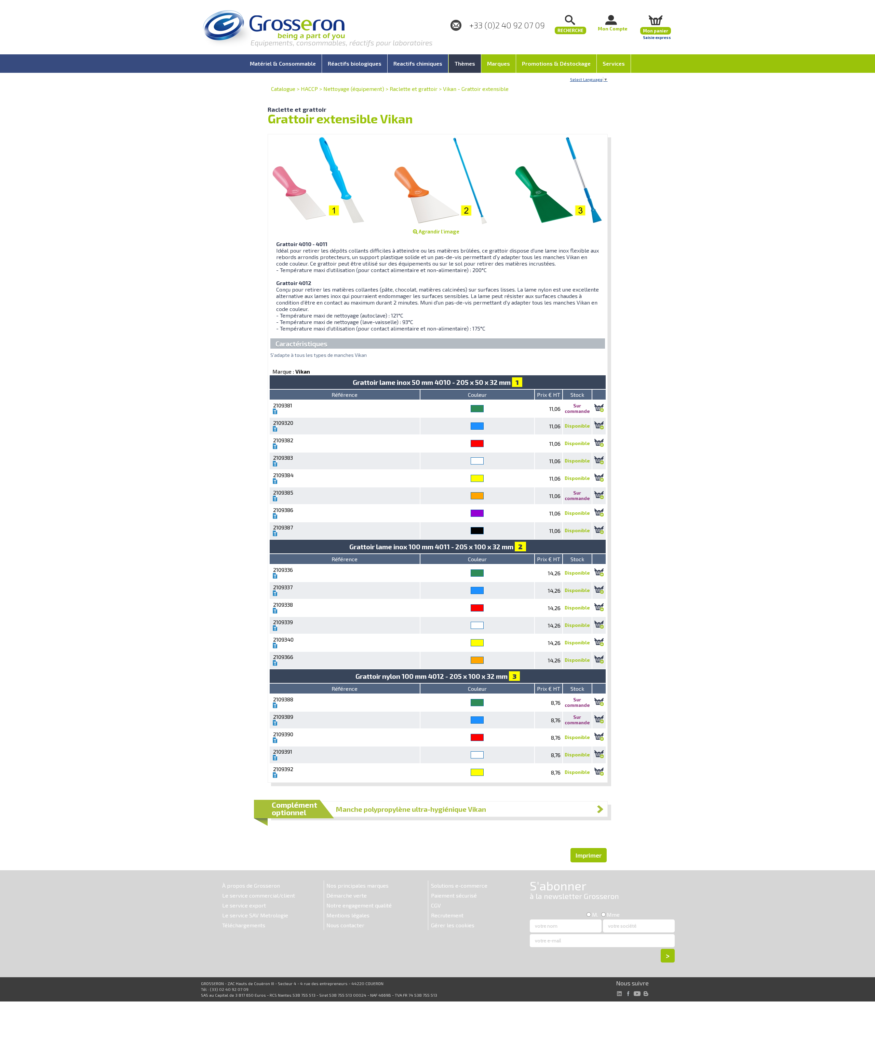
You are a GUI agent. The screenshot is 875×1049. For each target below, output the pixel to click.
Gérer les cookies (452, 925)
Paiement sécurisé (454, 895)
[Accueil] (274, 29)
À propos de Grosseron (251, 885)
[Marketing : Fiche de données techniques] (275, 412)
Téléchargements (243, 925)
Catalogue (283, 88)
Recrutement (447, 915)
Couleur (477, 394)
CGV (436, 905)
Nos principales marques (357, 885)
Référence (345, 394)
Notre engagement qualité (359, 905)
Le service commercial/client (258, 895)
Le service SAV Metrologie (255, 915)
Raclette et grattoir (414, 88)
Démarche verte (346, 895)
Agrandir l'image (438, 231)
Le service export (244, 905)
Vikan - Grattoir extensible (476, 88)
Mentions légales (347, 915)
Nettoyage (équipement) (353, 88)
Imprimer (589, 855)
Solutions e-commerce (459, 885)
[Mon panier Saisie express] (655, 20)
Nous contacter (345, 925)
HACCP (309, 88)
